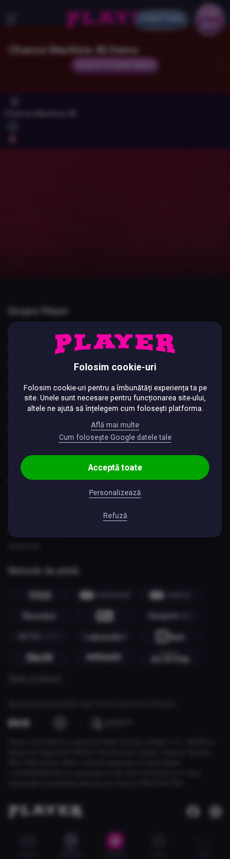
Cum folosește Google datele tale (115, 437)
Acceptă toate (115, 467)
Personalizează (115, 493)
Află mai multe (115, 425)
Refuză (115, 516)
